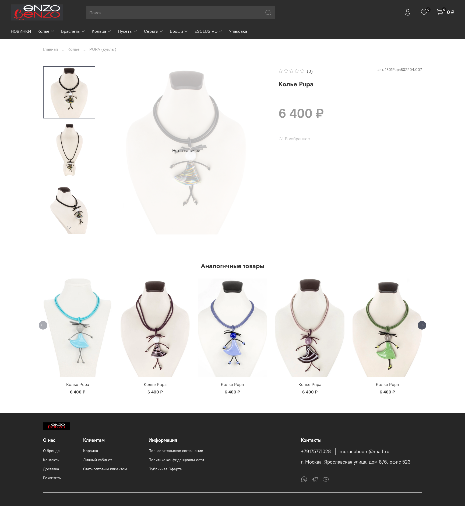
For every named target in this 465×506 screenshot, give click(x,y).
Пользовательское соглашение (176, 450)
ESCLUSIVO (206, 31)
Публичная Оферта (165, 469)
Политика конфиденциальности (176, 459)
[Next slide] (69, 227)
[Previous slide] (112, 150)
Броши (176, 31)
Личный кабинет (97, 459)
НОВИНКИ (21, 31)
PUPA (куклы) (102, 49)
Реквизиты (52, 477)
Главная (50, 49)
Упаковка (238, 31)
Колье (43, 31)
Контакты (51, 459)
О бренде (51, 450)
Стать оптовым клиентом (105, 469)
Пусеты (125, 31)
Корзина (90, 450)
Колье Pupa (77, 384)
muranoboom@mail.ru (364, 451)
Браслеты (70, 31)
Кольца (99, 31)
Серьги (151, 31)
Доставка (51, 469)
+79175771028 (316, 451)
